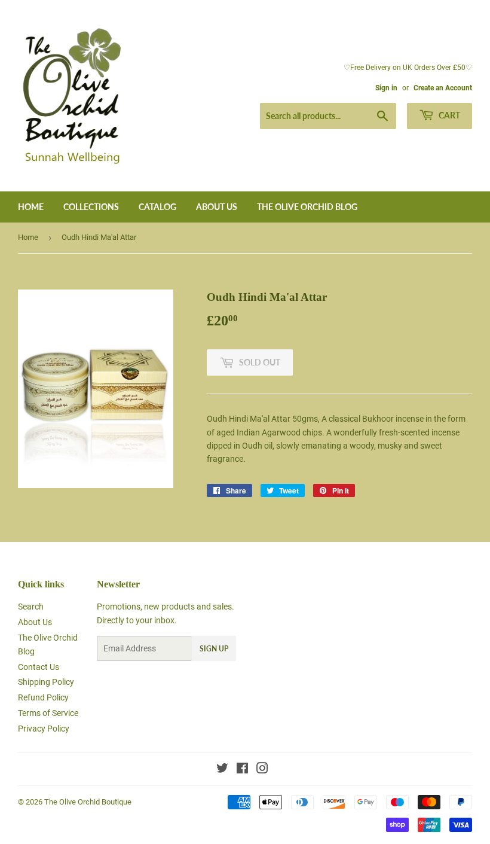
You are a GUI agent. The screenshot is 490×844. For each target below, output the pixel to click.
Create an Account (443, 88)
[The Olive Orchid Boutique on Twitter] (222, 770)
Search (31, 606)
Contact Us (38, 667)
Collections (91, 207)
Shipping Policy (46, 682)
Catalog (157, 207)
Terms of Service (48, 713)
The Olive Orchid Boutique (87, 801)
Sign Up (214, 648)
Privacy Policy (43, 728)
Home (31, 207)
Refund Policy (43, 697)
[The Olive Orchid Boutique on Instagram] (262, 770)
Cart (448, 115)
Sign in (386, 88)
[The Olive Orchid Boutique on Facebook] (242, 770)
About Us (216, 207)
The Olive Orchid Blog (307, 207)
